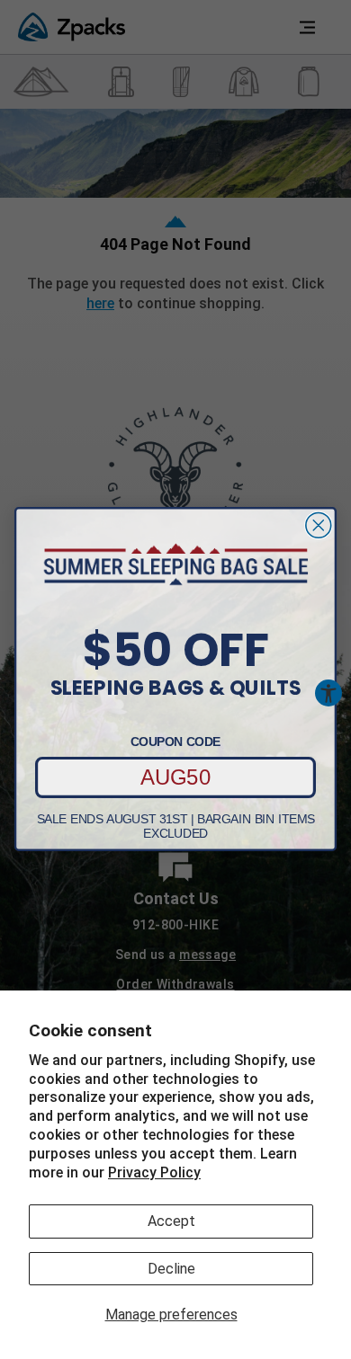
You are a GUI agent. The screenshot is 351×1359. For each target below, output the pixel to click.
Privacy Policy (154, 1172)
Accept (171, 1221)
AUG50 (176, 777)
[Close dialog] (318, 525)
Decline (171, 1268)
